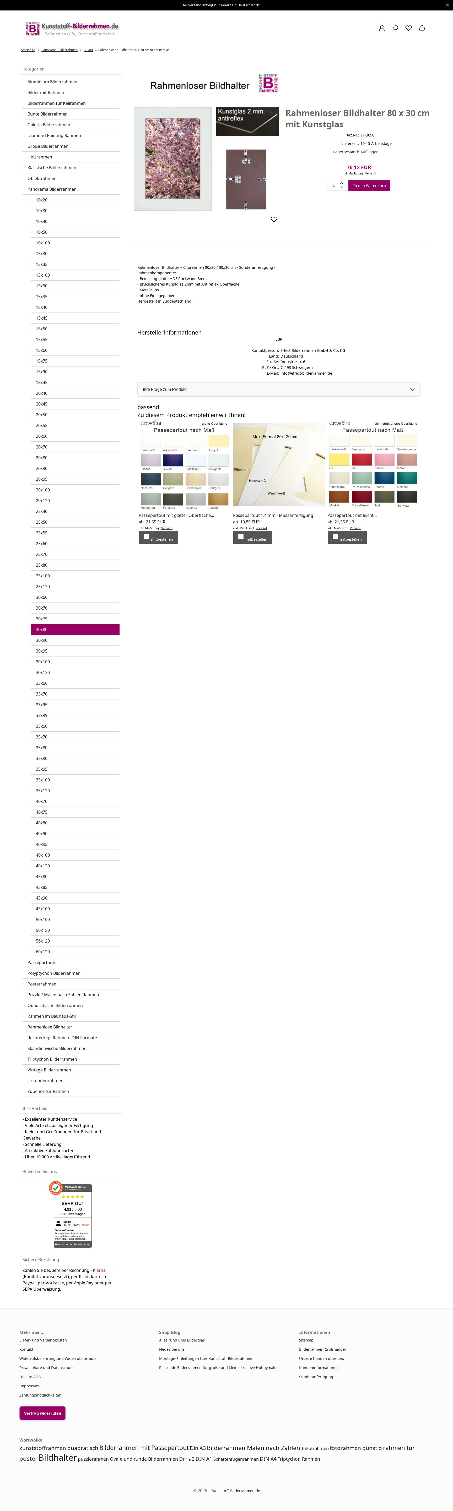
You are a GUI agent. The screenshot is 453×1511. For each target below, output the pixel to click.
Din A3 (198, 1448)
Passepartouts (42, 962)
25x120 (43, 586)
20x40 (41, 393)
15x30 (41, 286)
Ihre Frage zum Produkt (164, 389)
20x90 (41, 468)
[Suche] (395, 30)
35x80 (41, 748)
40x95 (41, 844)
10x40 (41, 221)
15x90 (41, 372)
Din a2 (187, 1458)
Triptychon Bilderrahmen (52, 1059)
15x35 (41, 296)
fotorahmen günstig (356, 1448)
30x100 (43, 662)
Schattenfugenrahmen (236, 1459)
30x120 (43, 672)
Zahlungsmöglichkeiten (40, 1395)
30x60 (41, 597)
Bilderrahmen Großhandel (322, 1349)
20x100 (43, 490)
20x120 (43, 500)
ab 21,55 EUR (152, 522)
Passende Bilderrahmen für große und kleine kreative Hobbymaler (218, 1367)
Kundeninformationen (319, 1367)
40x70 (41, 801)
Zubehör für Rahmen (48, 1091)
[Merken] (274, 221)
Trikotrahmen (315, 1448)
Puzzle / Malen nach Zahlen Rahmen (63, 995)
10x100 (43, 243)
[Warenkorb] (422, 30)
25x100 (43, 576)
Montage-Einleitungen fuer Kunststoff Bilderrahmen (205, 1358)
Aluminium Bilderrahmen (52, 82)
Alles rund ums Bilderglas (182, 1340)
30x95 (41, 651)
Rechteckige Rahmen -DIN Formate (62, 1038)
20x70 (41, 447)
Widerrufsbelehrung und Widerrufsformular (58, 1358)
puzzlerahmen (93, 1459)
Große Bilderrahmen (48, 146)
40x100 (43, 855)
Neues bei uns (172, 1349)
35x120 (43, 790)
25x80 (41, 565)
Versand (370, 173)
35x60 (41, 726)
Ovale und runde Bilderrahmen (144, 1459)
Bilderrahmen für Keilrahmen (57, 103)
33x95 (41, 705)
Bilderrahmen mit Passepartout (144, 1447)
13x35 (41, 264)
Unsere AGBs (30, 1376)
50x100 (43, 919)
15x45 (41, 318)
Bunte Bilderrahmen (48, 114)
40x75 (41, 812)
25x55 (41, 533)
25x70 (41, 554)
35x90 (41, 758)
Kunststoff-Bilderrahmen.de (235, 1490)
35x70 (41, 737)
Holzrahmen (40, 157)
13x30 (41, 253)
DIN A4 (268, 1458)
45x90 (41, 898)
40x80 (41, 823)
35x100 (43, 780)
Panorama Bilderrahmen (52, 189)
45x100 (43, 909)
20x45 (41, 404)
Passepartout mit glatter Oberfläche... (176, 515)
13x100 (43, 275)
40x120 (43, 866)
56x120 (43, 941)
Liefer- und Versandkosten (43, 1340)
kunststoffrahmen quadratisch (58, 1448)
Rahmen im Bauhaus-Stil (52, 1016)
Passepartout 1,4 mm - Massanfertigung (273, 515)
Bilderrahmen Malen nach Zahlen (253, 1448)
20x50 (41, 415)
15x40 (41, 307)
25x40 (41, 511)
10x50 (41, 232)
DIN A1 (204, 1458)
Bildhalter (58, 1457)
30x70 (41, 608)
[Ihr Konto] (382, 30)
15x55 (41, 339)
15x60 (41, 350)
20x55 (41, 425)
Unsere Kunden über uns (321, 1358)
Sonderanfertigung (316, 1376)
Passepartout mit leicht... (352, 515)
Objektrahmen (42, 178)
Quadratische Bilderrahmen (55, 1005)
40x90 (41, 833)
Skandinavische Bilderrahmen (57, 1048)
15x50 (41, 329)
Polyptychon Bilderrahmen (54, 973)
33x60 (41, 683)
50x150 (43, 930)
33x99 (41, 715)
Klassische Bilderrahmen (52, 168)
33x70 (41, 694)
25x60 (41, 543)
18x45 (41, 382)
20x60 (41, 436)
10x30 (41, 210)
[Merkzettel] (408, 30)
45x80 (41, 876)
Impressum (29, 1385)
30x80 (41, 629)
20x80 (41, 458)
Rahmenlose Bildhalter (50, 1027)
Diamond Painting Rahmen (54, 135)
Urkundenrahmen (45, 1080)
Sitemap (306, 1340)
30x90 (41, 640)
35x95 (41, 769)
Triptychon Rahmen (299, 1459)
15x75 (41, 361)
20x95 (41, 479)
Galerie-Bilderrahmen (49, 125)
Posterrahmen (42, 984)
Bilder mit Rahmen (46, 92)
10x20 (41, 200)
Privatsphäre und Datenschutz (46, 1367)
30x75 (41, 619)
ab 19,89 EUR (246, 522)
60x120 (43, 952)
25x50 (41, 522)
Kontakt (26, 1349)
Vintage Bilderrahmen (49, 1070)
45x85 (41, 887)
